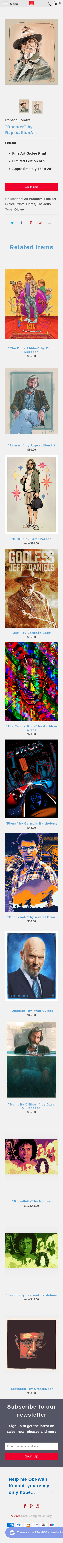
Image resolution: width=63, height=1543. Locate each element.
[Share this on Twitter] (12, 222)
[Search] (49, 4)
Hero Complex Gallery (36, 1516)
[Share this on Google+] (40, 222)
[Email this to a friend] (49, 222)
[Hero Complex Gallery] (31, 3)
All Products (33, 199)
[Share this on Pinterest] (31, 222)
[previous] (8, 51)
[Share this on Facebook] (21, 222)
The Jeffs (44, 204)
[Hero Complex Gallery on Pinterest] (31, 1506)
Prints (30, 204)
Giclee (19, 209)
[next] (54, 51)
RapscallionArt (17, 120)
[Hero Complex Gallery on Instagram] (37, 1506)
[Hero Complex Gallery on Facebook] (24, 1506)
